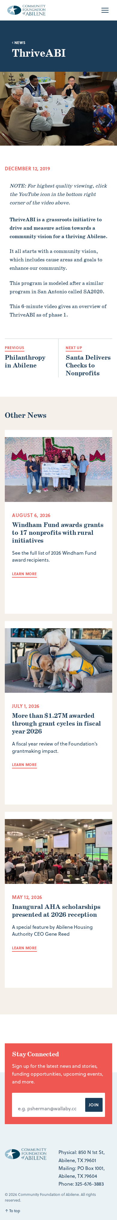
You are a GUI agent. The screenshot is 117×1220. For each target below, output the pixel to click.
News (19, 42)
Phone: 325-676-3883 (81, 1184)
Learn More (24, 573)
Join (94, 1105)
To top (12, 1210)
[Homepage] (26, 10)
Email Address (36, 1098)
